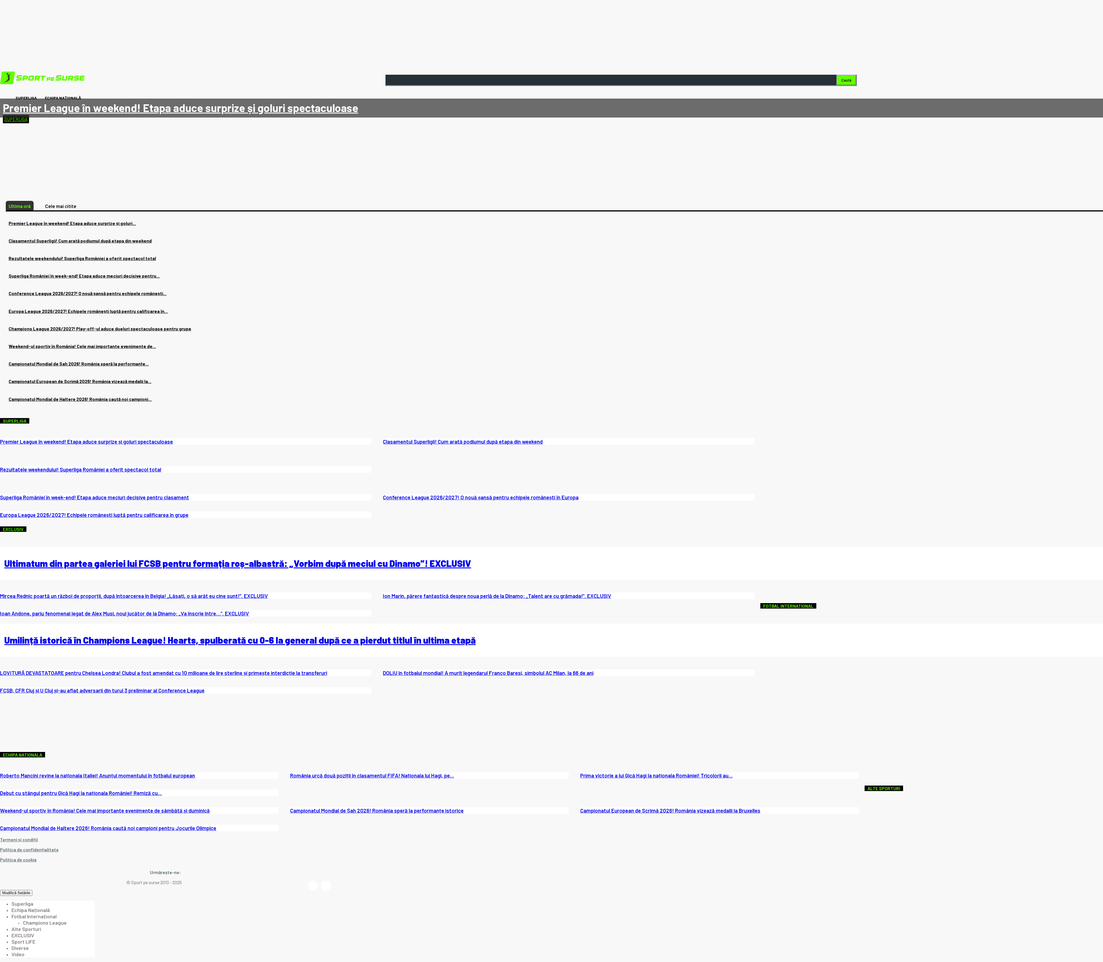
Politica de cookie (18, 859)
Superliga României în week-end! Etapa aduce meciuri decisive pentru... (84, 275)
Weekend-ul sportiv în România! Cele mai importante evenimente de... (82, 346)
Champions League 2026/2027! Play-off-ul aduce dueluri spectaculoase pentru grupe (100, 328)
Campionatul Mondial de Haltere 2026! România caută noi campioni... (80, 399)
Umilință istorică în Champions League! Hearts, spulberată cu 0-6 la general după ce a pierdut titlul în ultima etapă (240, 639)
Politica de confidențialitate (29, 849)
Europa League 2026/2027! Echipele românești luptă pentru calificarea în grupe (94, 514)
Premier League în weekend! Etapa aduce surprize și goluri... (72, 223)
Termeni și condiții (19, 839)
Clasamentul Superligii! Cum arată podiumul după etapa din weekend (80, 240)
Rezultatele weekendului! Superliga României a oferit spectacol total (82, 258)
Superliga (16, 119)
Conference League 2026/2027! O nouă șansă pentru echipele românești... (88, 293)
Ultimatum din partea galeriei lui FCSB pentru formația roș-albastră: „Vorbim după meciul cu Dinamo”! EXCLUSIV (237, 563)
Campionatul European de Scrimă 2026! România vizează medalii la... (80, 381)
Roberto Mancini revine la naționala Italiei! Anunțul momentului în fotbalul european (97, 775)
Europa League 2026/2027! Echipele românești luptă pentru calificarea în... (88, 311)
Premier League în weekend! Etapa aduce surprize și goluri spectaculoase (180, 107)
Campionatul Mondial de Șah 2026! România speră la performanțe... (79, 363)
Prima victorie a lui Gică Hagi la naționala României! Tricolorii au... (656, 775)
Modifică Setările (16, 893)
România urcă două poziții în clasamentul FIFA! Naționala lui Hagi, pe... (372, 775)
